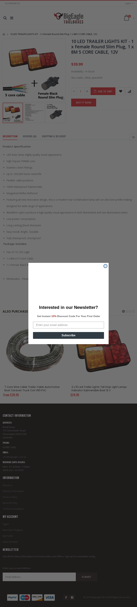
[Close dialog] (105, 266)
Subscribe (68, 335)
